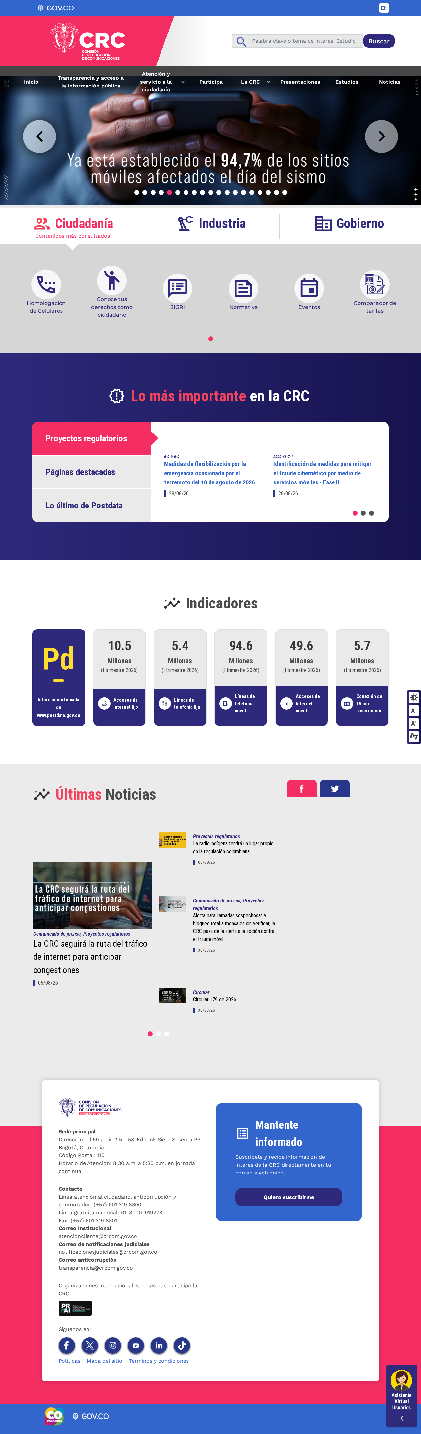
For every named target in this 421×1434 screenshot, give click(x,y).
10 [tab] (210, 192)
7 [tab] (186, 192)
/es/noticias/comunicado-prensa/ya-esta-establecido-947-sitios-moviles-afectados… (109, 80)
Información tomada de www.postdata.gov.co (58, 707)
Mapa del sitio (104, 1361)
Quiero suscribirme (289, 1197)
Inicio (31, 82)
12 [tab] (227, 192)
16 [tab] (260, 192)
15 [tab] (251, 192)
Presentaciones (300, 82)
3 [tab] (153, 192)
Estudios (347, 82)
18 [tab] (276, 192)
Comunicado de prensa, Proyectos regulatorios (81, 934)
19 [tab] (284, 192)
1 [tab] (136, 192)
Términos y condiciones (159, 1361)
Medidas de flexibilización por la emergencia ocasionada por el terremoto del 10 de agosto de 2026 (209, 473)
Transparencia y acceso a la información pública (91, 82)
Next (381, 136)
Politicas (69, 1361)
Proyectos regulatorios (216, 836)
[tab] (72, 227)
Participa (211, 82)
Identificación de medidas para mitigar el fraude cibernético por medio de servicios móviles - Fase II (322, 473)
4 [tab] (161, 192)
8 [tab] (194, 192)
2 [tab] (144, 192)
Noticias (390, 82)
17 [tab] (268, 192)
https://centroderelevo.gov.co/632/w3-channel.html (414, 737)
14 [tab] (243, 192)
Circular (201, 992)
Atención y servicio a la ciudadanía (150, 84)
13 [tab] (235, 192)
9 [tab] (202, 192)
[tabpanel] (210, 135)
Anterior (39, 136)
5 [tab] (169, 192)
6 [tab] (177, 192)
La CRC (246, 84)
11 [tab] (218, 192)
